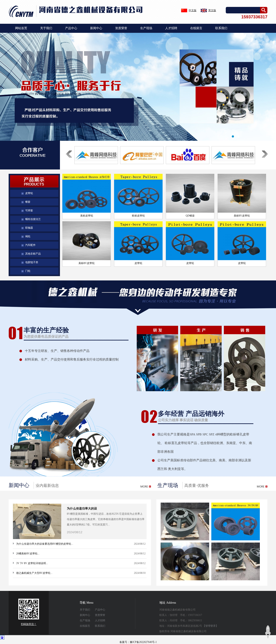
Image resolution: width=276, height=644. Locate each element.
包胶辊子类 (31, 262)
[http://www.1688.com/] (142, 155)
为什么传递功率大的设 (82, 508)
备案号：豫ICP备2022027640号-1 (138, 642)
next (265, 160)
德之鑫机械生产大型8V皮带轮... (34, 572)
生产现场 (146, 28)
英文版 (212, 10)
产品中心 (71, 28)
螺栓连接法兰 (33, 219)
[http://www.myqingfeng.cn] (233, 155)
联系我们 (221, 28)
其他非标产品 (33, 253)
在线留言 (196, 28)
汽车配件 (30, 245)
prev (69, 160)
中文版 (192, 10)
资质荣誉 (121, 28)
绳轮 (27, 236)
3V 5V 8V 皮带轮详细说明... (32, 563)
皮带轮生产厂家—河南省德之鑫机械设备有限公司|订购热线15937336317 (138, 87)
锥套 (27, 201)
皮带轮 (29, 193)
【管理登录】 (210, 625)
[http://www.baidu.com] (187, 155)
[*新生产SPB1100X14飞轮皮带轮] (96, 155)
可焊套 (29, 210)
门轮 (27, 270)
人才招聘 (171, 28)
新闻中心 (96, 28)
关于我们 (46, 28)
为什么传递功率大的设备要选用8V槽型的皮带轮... (44, 543)
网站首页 (21, 28)
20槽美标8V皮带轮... (27, 553)
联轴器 (29, 227)
